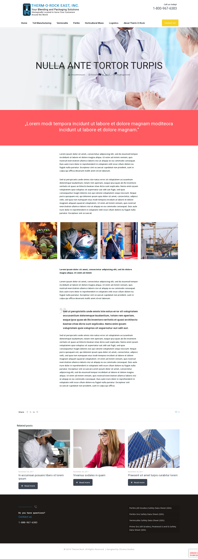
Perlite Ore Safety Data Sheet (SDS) (146, 514)
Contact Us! (170, 23)
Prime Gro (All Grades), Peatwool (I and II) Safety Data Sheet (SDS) (152, 528)
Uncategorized (123, 74)
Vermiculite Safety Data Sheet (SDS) (146, 520)
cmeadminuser (78, 74)
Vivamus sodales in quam (89, 475)
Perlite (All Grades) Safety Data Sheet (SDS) (150, 508)
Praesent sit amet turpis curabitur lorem (153, 475)
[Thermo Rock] (51, 9)
